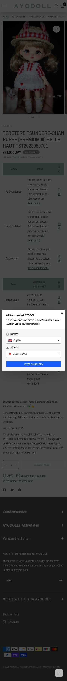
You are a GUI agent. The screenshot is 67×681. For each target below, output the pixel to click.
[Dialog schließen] (62, 313)
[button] (33, 340)
